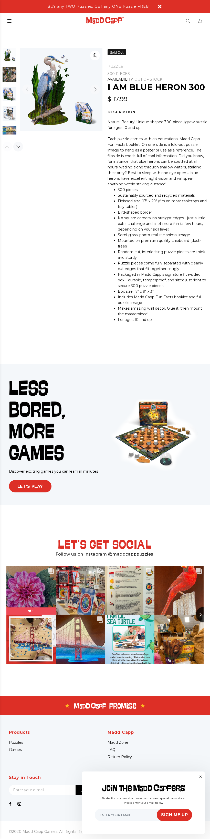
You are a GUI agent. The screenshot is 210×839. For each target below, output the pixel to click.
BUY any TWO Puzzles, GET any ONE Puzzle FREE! (98, 6)
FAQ (112, 749)
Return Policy (120, 757)
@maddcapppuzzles (130, 554)
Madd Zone (118, 742)
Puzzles (16, 742)
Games (15, 749)
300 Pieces (119, 73)
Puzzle (115, 66)
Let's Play (30, 486)
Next (95, 89)
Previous (27, 89)
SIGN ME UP (174, 814)
